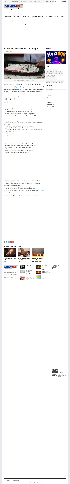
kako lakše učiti (58, 71)
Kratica (17, 89)
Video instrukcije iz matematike (52, 1)
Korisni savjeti (34, 13)
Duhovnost (8, 16)
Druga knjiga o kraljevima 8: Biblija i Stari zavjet (30, 278)
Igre (62, 16)
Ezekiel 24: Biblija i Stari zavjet (29, 266)
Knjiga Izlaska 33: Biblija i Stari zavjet (46, 272)
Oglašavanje (23, 1)
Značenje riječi (43, 13)
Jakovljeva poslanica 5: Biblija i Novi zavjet (62, 371)
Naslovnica (8, 13)
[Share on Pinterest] (11, 242)
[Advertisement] (35, 36)
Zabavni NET (9, 480)
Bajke (12, 20)
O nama (6, 1)
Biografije (16, 16)
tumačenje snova (50, 82)
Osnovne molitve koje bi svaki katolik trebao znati (10, 260)
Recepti (28, 20)
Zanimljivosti (23, 13)
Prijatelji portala (32, 1)
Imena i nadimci (50, 71)
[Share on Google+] (13, 242)
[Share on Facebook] (6, 242)
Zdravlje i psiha (54, 13)
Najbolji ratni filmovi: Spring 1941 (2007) (62, 375)
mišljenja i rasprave (50, 73)
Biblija (11, 51)
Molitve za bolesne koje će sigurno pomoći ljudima (62, 267)
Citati (6, 20)
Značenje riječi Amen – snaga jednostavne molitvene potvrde (37, 260)
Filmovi (15, 13)
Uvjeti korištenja (14, 1)
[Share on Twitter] (9, 242)
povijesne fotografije (51, 78)
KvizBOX (40, 1)
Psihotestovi (25, 16)
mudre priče (59, 73)
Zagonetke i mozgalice (37, 16)
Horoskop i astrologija (52, 69)
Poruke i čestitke (50, 77)
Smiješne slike (49, 16)
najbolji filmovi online (51, 75)
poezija (60, 75)
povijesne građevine (51, 80)
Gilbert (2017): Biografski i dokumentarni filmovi (45, 267)
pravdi (37, 190)
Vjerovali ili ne (20, 20)
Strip (56, 16)
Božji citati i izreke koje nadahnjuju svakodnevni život (24, 260)
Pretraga (64, 1)
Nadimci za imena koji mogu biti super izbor (45, 277)
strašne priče (60, 80)
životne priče (59, 82)
